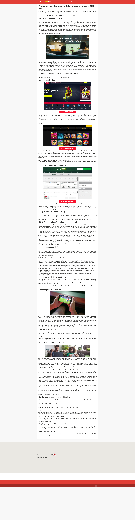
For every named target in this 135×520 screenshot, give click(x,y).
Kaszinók (63, 1)
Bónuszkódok (70, 1)
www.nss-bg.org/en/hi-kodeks (42, 457)
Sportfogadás (56, 1)
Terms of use (39, 448)
